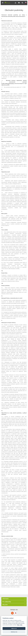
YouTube (15, 613)
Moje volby (19, 624)
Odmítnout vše (14, 631)
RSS (12, 613)
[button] (2, 3)
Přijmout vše (14, 628)
